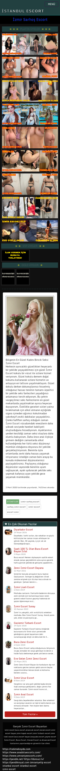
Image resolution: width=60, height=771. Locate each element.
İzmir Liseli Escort (24, 587)
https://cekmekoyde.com (16, 749)
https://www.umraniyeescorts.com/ (22, 756)
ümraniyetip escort (40, 762)
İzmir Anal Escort (24, 694)
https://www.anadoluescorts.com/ (21, 752)
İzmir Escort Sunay (24, 606)
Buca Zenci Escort (24, 642)
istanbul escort (10, 766)
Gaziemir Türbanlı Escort (27, 623)
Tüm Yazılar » (30, 714)
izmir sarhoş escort (30, 501)
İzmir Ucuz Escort (24, 678)
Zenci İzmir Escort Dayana (29, 568)
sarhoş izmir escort (16, 506)
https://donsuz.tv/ (34, 759)
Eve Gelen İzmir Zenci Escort (30, 659)
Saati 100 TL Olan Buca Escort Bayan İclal (31, 550)
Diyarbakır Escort (23, 529)
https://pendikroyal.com (15, 762)
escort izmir (13, 512)
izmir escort (34, 506)
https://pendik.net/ (12, 759)
